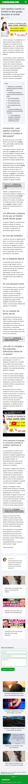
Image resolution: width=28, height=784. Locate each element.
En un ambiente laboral (14, 100)
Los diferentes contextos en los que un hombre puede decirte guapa (15, 94)
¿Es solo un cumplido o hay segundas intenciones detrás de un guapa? (15, 111)
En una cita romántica (13, 98)
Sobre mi (20, 782)
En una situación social (14, 102)
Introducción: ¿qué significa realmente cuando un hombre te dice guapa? (15, 88)
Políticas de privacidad (6, 782)
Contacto (14, 782)
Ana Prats (7, 17)
